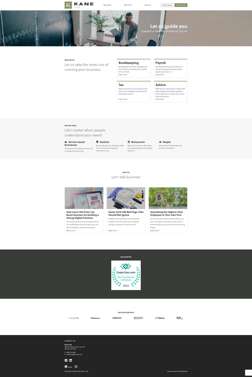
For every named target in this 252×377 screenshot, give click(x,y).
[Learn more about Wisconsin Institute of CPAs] (76, 366)
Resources (148, 5)
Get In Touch (181, 5)
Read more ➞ (84, 230)
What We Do (107, 5)
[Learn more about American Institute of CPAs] (68, 366)
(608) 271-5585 (71, 352)
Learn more (130, 74)
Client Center (167, 5)
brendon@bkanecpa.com (74, 354)
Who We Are (128, 5)
